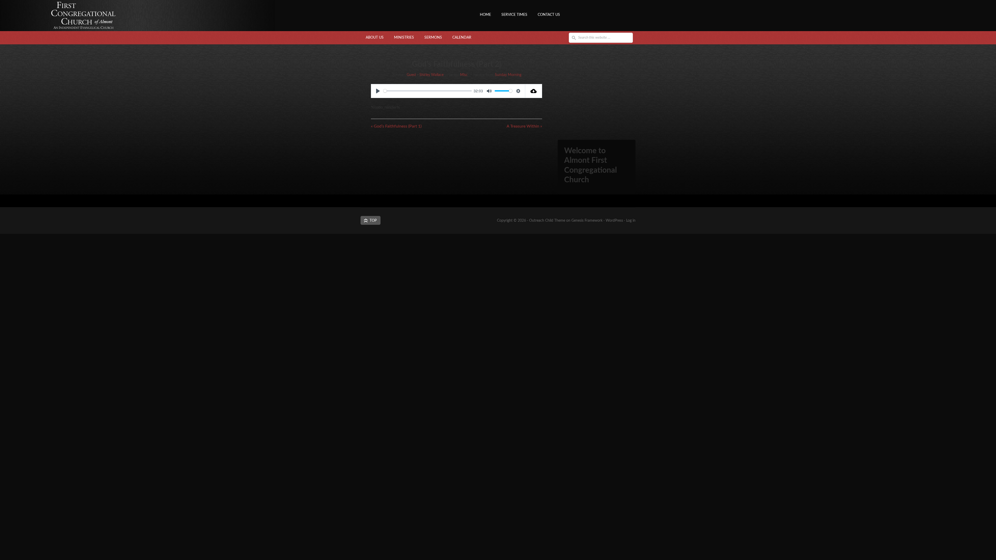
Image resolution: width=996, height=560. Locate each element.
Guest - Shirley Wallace (425, 75)
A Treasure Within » (524, 126)
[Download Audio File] (533, 91)
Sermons (433, 37)
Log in (630, 220)
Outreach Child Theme (547, 220)
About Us (375, 37)
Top (373, 220)
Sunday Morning (508, 75)
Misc (464, 75)
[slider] (427, 90)
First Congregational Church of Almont (412, 24)
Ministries (404, 37)
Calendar (461, 37)
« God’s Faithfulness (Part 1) (396, 126)
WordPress (614, 220)
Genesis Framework (587, 220)
